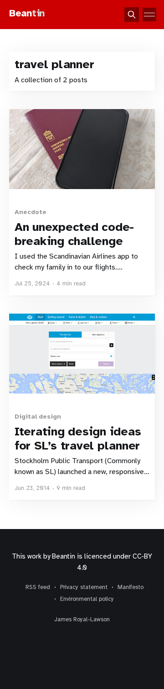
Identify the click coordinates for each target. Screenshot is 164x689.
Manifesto (131, 587)
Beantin (63, 556)
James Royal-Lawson (82, 619)
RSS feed (38, 587)
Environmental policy (87, 599)
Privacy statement (84, 587)
